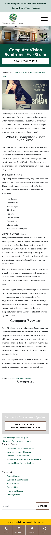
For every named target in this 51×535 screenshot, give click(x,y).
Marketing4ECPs (21, 522)
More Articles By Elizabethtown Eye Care (25, 426)
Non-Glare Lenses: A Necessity (20, 448)
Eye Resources (13, 396)
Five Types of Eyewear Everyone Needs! (24, 459)
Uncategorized (13, 407)
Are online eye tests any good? (16, 437)
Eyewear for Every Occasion (19, 452)
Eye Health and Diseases (21, 378)
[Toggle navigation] (44, 19)
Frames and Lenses (15, 403)
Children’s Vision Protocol (18, 455)
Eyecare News (13, 400)
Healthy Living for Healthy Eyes (20, 463)
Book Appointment (25, 61)
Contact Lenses (13, 389)
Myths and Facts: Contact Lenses (16, 441)
